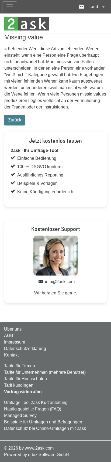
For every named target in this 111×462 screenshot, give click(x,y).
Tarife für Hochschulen (25, 378)
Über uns (13, 329)
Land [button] (93, 6)
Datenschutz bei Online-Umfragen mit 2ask (45, 428)
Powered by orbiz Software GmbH (36, 454)
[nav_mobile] (9, 6)
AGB (8, 335)
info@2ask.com (60, 281)
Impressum (14, 342)
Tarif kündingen (18, 385)
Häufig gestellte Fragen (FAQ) (32, 409)
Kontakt (11, 355)
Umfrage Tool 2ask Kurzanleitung (36, 402)
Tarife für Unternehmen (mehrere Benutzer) (45, 372)
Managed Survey (20, 415)
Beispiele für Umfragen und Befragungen (43, 422)
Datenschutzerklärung (25, 348)
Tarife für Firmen (19, 366)
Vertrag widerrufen (23, 391)
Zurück (14, 120)
